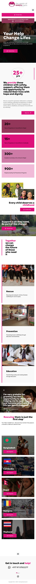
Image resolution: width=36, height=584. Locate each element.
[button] (33, 10)
